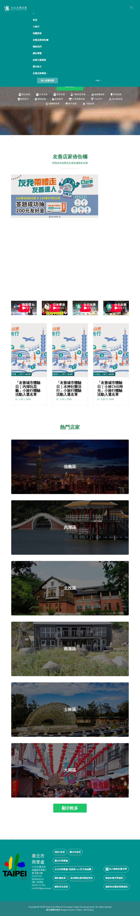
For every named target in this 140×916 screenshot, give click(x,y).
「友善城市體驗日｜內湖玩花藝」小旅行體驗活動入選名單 (27, 388)
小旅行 (36, 26)
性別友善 (117, 94)
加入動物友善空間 (118, 868)
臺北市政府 (75, 852)
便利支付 (24, 99)
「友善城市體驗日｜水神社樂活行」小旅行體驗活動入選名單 (68, 388)
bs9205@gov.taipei (41, 888)
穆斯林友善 (54, 103)
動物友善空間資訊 (114, 878)
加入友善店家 (47, 80)
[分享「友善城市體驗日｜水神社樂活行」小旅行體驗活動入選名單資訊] (70, 350)
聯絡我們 (37, 46)
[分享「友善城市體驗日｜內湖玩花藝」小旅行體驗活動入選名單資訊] (29, 350)
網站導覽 (37, 53)
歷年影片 (37, 66)
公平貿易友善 (78, 99)
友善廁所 (59, 99)
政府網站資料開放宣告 (82, 878)
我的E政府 (60, 852)
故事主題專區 (39, 59)
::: (33, 13)
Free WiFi (98, 99)
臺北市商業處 (61, 860)
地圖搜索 (37, 33)
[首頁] (15, 8)
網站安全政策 (61, 886)
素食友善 (42, 99)
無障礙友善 (99, 94)
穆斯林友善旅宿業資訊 (117, 886)
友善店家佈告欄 (40, 39)
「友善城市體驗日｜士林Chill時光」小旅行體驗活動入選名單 (110, 388)
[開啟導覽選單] (131, 7)
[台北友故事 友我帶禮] (54, 195)
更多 (70, 467)
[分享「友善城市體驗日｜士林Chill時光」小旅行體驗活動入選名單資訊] (111, 350)
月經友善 (90, 103)
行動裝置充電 (79, 94)
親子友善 (72, 103)
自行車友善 (117, 99)
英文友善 (26, 94)
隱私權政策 (60, 878)
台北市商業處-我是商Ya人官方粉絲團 (73, 869)
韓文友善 (61, 94)
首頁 (35, 19)
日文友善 (43, 94)
